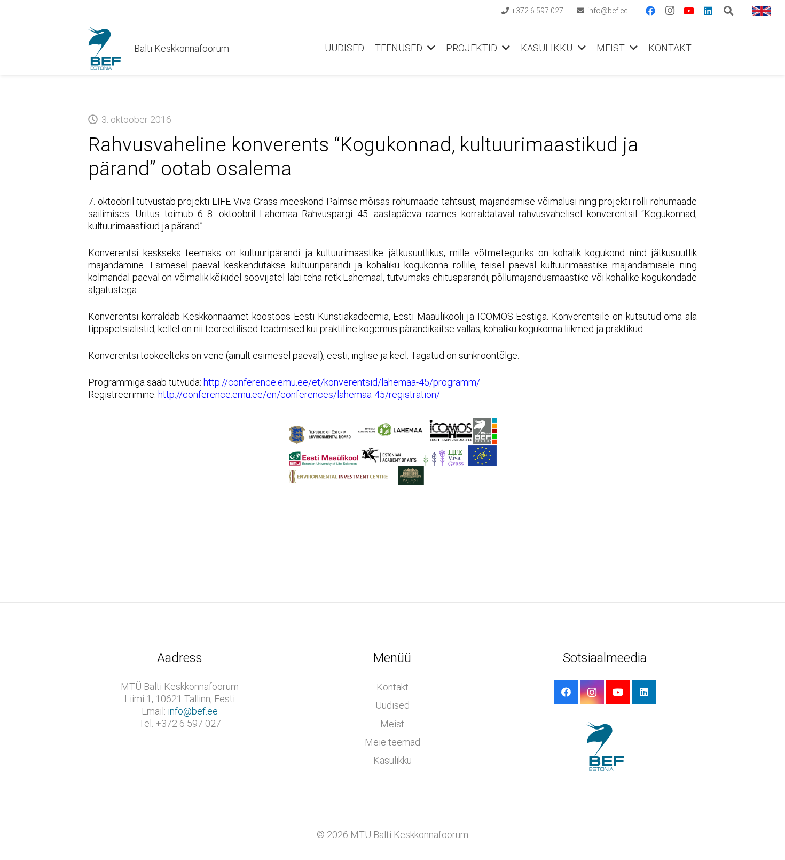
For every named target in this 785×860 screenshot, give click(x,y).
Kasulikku (392, 760)
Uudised (392, 705)
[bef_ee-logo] (104, 48)
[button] (428, 48)
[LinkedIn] (708, 10)
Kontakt (392, 687)
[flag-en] (761, 11)
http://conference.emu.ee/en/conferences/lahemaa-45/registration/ (299, 394)
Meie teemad (392, 742)
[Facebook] (650, 10)
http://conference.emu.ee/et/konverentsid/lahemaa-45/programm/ (341, 382)
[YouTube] (688, 10)
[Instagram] (669, 10)
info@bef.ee (193, 711)
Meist (392, 724)
